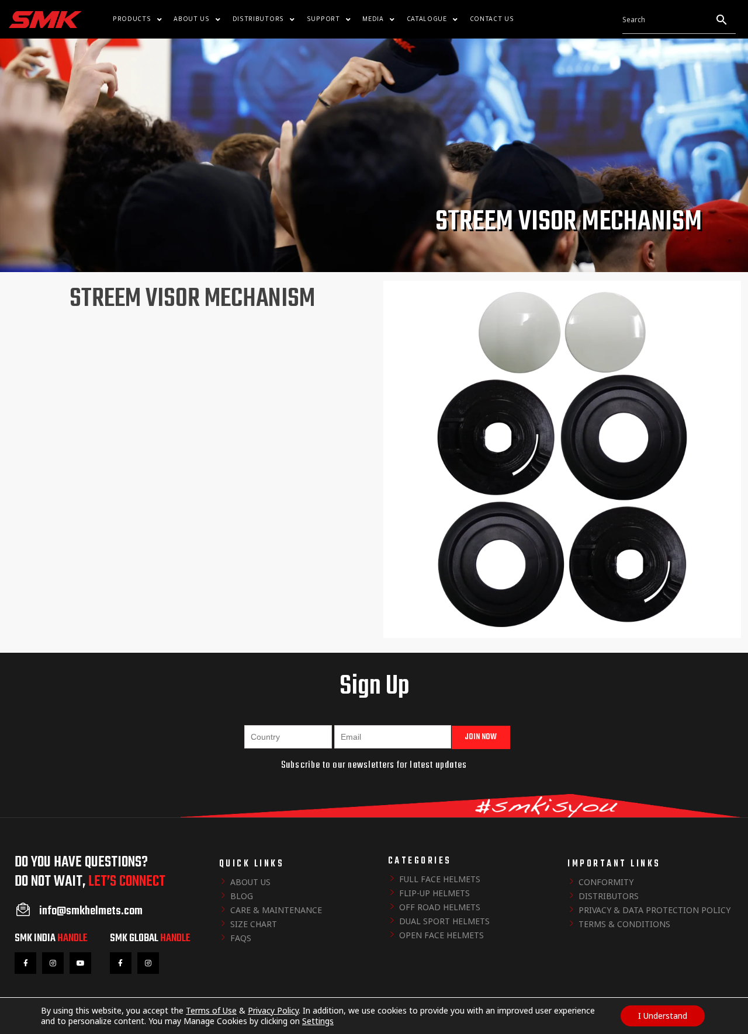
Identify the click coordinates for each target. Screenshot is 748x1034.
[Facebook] (25, 963)
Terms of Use (211, 1010)
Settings (318, 1021)
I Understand (662, 1015)
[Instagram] (53, 963)
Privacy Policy (273, 1010)
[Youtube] (80, 963)
